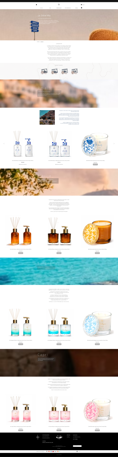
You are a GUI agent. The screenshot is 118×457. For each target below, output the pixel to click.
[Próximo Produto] (114, 144)
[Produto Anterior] (4, 144)
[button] (36, 4)
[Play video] (47, 117)
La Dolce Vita (44, 16)
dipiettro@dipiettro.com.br (76, 437)
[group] (59, 146)
